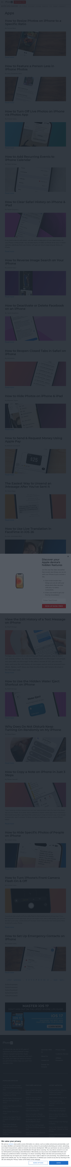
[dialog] (35, 1152)
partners (11, 1144)
